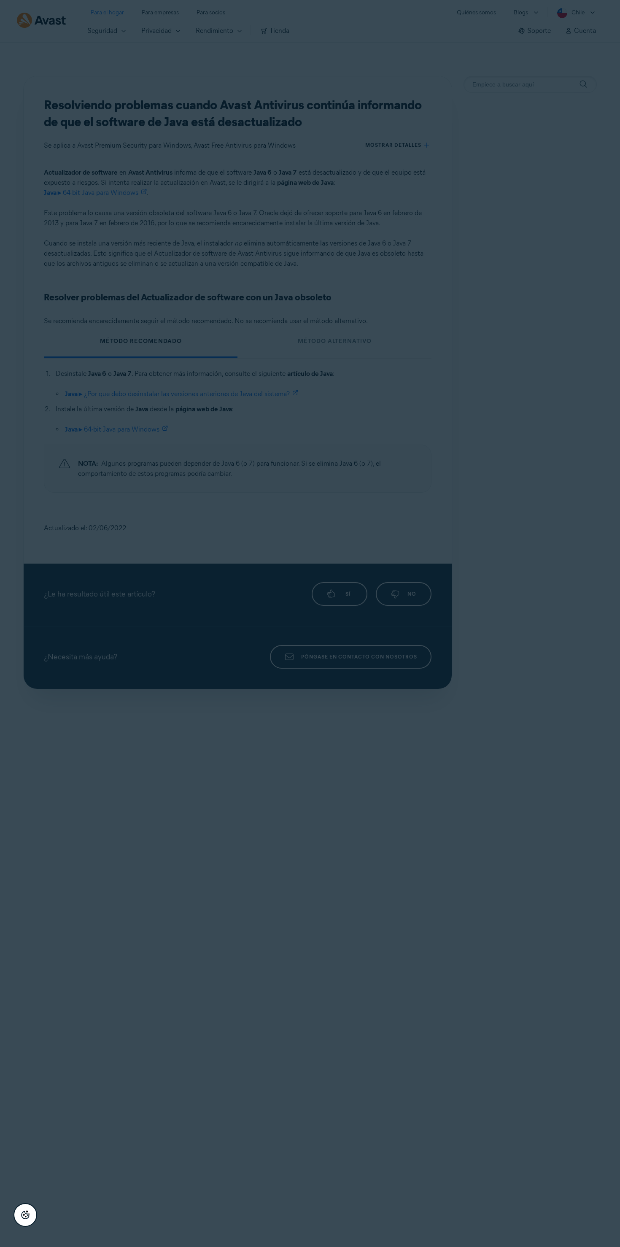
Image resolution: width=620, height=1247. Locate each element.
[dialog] (310, 623)
